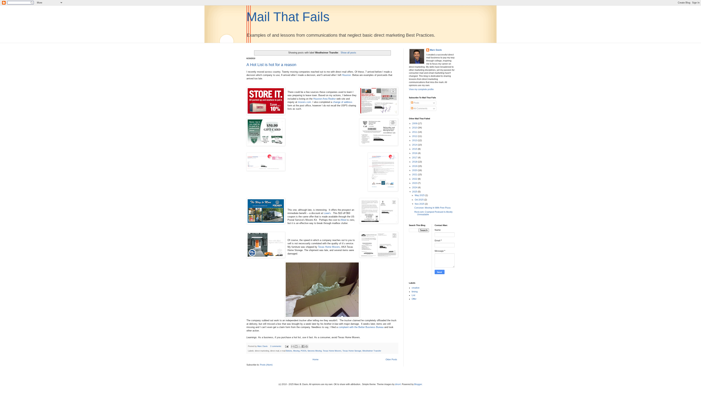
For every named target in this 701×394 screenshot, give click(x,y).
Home (316, 359)
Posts (416, 103)
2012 (415, 136)
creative (416, 288)
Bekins (289, 351)
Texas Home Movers (329, 247)
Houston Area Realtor (324, 98)
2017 (415, 157)
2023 (415, 183)
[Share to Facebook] (303, 346)
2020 (415, 170)
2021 (415, 174)
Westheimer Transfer (371, 351)
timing (415, 291)
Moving (296, 351)
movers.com (304, 102)
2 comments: (276, 346)
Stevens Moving (314, 351)
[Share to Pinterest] (306, 346)
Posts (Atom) (266, 365)
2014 (415, 145)
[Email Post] (286, 346)
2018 (415, 162)
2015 (415, 149)
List (413, 295)
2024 (415, 187)
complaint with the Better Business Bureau (361, 327)
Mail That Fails (288, 17)
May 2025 (420, 195)
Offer (414, 299)
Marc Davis (436, 50)
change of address (342, 102)
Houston (346, 75)
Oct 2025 (419, 199)
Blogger (418, 384)
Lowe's (327, 213)
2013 (415, 140)
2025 (415, 191)
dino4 (398, 384)
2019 (415, 166)
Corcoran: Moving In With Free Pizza (432, 207)
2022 (415, 179)
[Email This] (292, 346)
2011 (415, 132)
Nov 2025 (420, 204)
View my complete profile (421, 89)
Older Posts (391, 359)
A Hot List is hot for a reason (271, 64)
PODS (303, 351)
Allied (343, 220)
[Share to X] (299, 346)
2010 (415, 127)
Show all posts (348, 52)
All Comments (420, 108)
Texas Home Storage (351, 351)
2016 (415, 153)
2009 (415, 123)
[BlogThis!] (296, 346)
